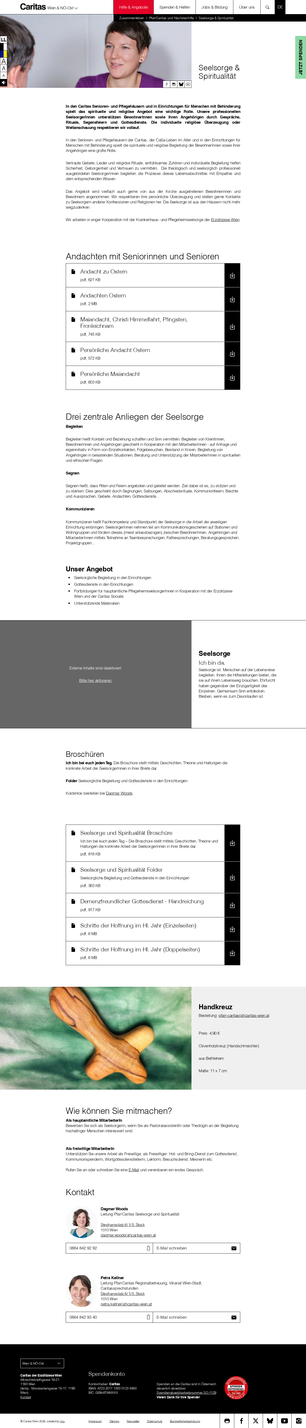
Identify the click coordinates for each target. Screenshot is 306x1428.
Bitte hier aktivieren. (95, 680)
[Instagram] (173, 84)
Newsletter (133, 1421)
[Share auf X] (256, 1421)
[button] (62, 7)
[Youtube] (187, 84)
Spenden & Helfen (174, 7)
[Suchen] (269, 7)
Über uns (247, 7)
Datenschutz (154, 1421)
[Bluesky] (180, 84)
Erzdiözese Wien (225, 219)
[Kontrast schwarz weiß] (3, 46)
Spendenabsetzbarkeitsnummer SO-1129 (186, 1392)
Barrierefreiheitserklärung (185, 1421)
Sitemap (114, 1421)
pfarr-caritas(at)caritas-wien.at (244, 1015)
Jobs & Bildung (214, 7)
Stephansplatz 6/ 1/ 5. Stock (123, 1224)
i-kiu (62, 1421)
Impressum (95, 1421)
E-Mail (134, 1169)
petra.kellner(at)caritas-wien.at (126, 1303)
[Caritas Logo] (33, 6)
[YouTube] (284, 1421)
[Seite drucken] (227, 1421)
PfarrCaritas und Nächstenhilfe (171, 18)
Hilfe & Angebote (133, 7)
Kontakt (25, 1397)
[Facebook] (166, 84)
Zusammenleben (131, 18)
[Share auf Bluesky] (270, 1421)
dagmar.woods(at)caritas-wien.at (128, 1235)
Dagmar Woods (119, 793)
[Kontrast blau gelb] (3, 53)
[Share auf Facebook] (241, 1421)
